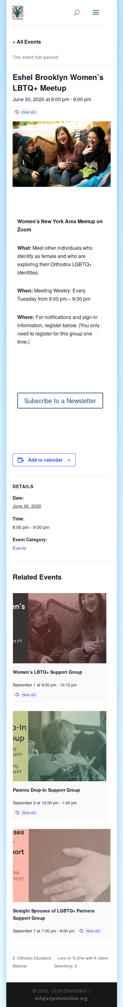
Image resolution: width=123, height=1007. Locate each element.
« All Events (27, 41)
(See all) (28, 111)
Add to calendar (45, 460)
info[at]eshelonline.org (61, 998)
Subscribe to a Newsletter (60, 400)
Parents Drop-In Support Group (46, 790)
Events (19, 548)
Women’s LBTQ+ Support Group (47, 672)
